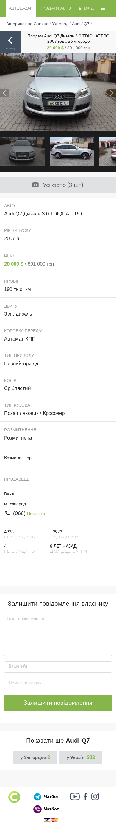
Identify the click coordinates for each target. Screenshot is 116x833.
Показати (36, 513)
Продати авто (55, 8)
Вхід (89, 8)
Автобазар (20, 8)
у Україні (81, 757)
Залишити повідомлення (58, 703)
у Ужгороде (35, 757)
